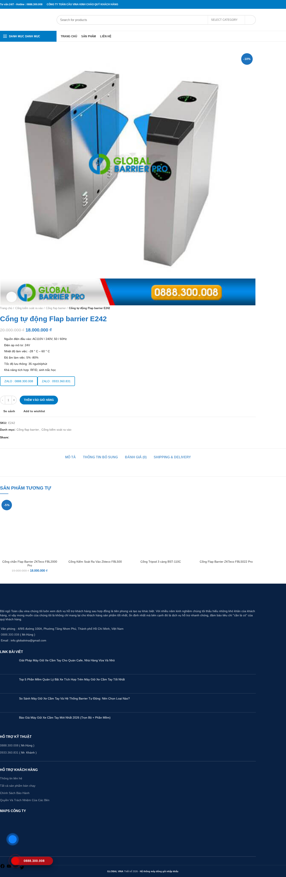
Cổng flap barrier (56, 308)
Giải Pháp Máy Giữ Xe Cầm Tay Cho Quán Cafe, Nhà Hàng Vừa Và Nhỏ (67, 660)
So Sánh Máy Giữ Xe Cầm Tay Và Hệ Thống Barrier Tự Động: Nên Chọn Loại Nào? (74, 698)
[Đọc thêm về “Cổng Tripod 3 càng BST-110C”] (187, 514)
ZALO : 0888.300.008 (18, 381)
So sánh (9, 411)
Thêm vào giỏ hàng (39, 400)
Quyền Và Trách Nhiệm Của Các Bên (24, 800)
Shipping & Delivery (172, 457)
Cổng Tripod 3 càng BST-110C (160, 561)
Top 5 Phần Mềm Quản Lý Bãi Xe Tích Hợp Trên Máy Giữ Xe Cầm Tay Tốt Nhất (72, 679)
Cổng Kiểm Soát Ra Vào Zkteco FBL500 (95, 561)
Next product (254, 308)
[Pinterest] (249, 4)
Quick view (56, 524)
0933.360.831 (9, 752)
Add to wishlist (34, 411)
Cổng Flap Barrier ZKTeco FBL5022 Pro (226, 561)
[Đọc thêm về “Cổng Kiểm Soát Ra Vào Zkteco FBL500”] (121, 514)
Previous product (245, 308)
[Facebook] (244, 4)
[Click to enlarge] (11, 297)
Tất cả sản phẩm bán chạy (17, 785)
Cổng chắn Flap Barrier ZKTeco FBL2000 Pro (29, 563)
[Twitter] (247, 4)
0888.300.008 (10, 634)
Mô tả (70, 457)
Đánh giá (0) (136, 457)
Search (250, 20)
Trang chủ (6, 308)
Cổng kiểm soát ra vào (29, 308)
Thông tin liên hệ (11, 778)
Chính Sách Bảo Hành (15, 793)
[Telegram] (254, 4)
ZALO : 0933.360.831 (56, 381)
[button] (56, 514)
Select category (224, 19)
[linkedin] (252, 4)
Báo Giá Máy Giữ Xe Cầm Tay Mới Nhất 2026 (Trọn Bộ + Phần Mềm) (65, 717)
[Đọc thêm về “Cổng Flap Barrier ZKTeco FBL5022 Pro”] (252, 514)
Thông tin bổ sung (100, 457)
